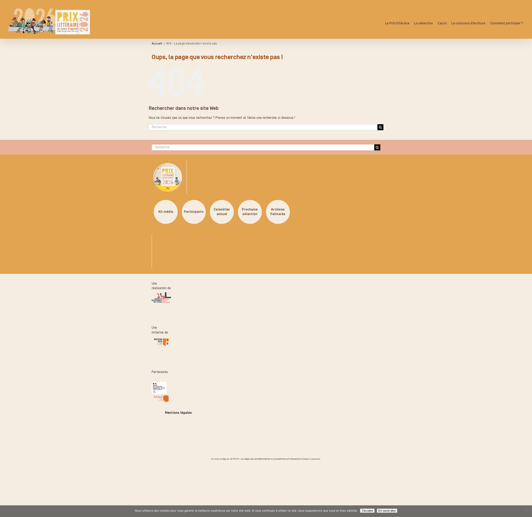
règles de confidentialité (257, 459)
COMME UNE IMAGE (51, 484)
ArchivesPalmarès (278, 212)
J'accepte (367, 510)
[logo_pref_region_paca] (159, 384)
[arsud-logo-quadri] (161, 396)
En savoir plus (387, 510)
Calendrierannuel (222, 212)
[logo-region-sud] (161, 339)
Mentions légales (178, 413)
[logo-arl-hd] (161, 294)
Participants (194, 212)
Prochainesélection (250, 212)
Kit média (165, 212)
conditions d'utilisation (287, 459)
